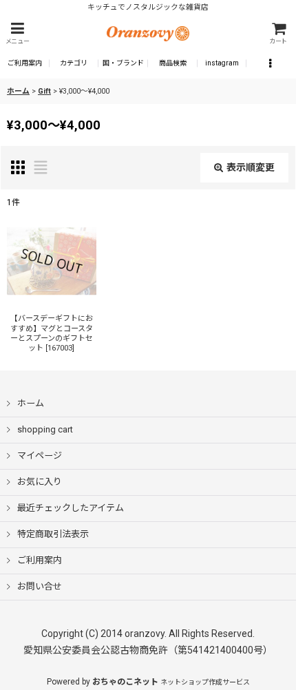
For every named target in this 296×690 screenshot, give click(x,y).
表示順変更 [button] (250, 167)
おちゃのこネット (125, 682)
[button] (17, 33)
